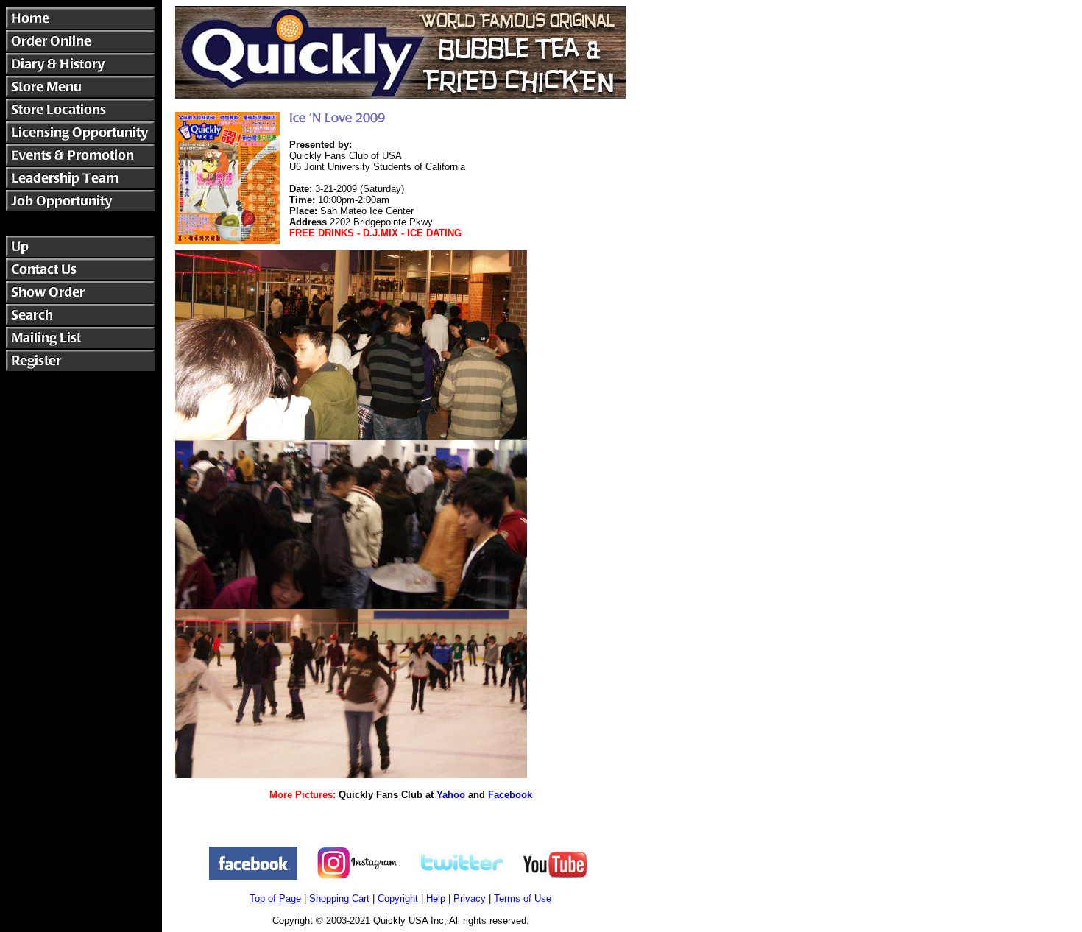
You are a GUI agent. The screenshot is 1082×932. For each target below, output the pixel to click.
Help (435, 898)
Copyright (398, 898)
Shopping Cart (339, 898)
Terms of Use (522, 898)
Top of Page (275, 898)
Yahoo (450, 794)
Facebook (510, 794)
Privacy (469, 898)
